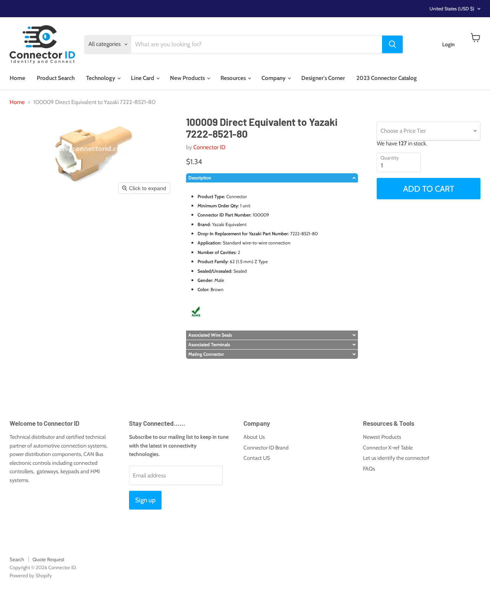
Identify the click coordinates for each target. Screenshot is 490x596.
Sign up (145, 500)
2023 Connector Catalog (386, 78)
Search (17, 559)
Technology (101, 78)
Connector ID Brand (266, 447)
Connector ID (209, 147)
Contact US (256, 457)
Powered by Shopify (31, 575)
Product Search (56, 78)
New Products (188, 78)
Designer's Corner (323, 78)
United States (452, 8)
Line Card (143, 78)
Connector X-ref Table (388, 447)
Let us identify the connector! (396, 457)
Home (17, 78)
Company (274, 78)
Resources (233, 78)
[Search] (392, 44)
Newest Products (382, 436)
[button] (272, 177)
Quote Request (48, 559)
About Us (254, 436)
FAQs (369, 468)
